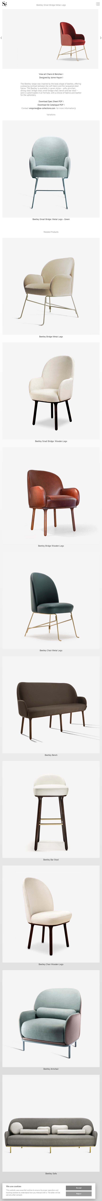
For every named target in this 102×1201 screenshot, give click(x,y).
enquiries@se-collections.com (42, 108)
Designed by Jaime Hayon (50, 77)
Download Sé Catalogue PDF (50, 105)
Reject (78, 1194)
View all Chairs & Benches (50, 74)
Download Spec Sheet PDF (51, 101)
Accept (78, 1188)
